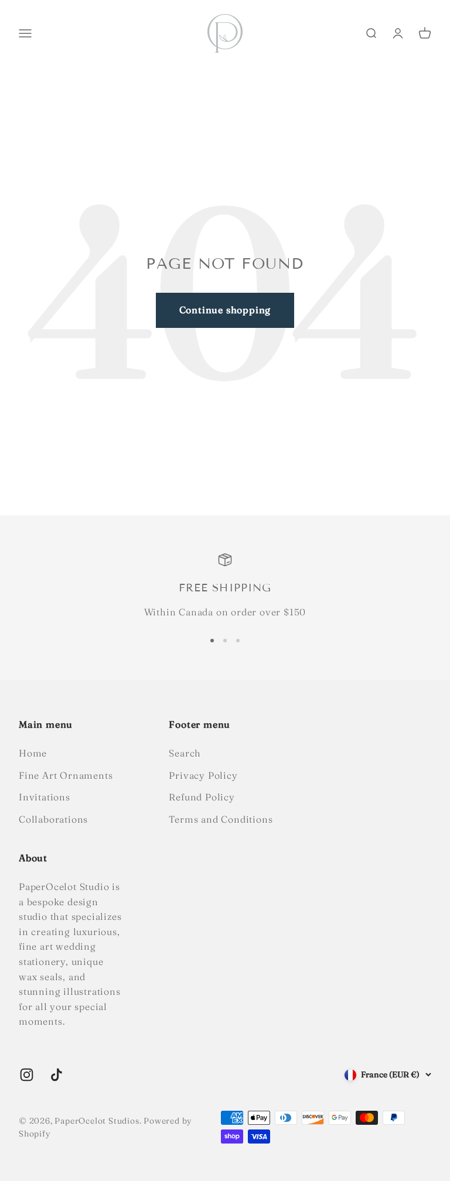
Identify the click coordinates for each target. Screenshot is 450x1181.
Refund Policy (201, 797)
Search (185, 753)
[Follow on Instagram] (27, 1075)
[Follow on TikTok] (56, 1075)
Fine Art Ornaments (65, 775)
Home (33, 753)
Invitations (44, 797)
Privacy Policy (203, 775)
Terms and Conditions (220, 819)
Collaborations (53, 819)
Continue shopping (225, 310)
